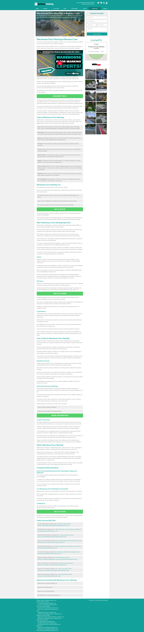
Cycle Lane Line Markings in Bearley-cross (48, 609)
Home (37, 8)
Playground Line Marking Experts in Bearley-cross (49, 618)
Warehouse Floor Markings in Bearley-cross (48, 628)
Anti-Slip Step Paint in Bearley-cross (46, 621)
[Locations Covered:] (36, 1)
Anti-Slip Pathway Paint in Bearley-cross (47, 622)
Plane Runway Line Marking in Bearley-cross (47, 630)
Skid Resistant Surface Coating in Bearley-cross (49, 624)
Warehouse (94, 8)
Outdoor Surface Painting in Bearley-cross (46, 600)
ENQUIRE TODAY (60, 96)
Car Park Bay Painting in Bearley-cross (47, 603)
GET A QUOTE (59, 209)
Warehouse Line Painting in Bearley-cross (47, 627)
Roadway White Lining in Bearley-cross (47, 612)
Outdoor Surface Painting (101, 600)
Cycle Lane (56, 8)
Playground (74, 8)
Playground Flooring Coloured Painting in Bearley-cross (51, 616)
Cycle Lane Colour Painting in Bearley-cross (48, 607)
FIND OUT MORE (59, 293)
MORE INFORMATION (59, 415)
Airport (105, 8)
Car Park (45, 8)
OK (102, 51)
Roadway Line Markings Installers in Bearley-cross (50, 613)
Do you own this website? (93, 51)
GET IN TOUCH (60, 512)
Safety (85, 8)
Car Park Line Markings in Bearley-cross (47, 604)
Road (65, 8)
